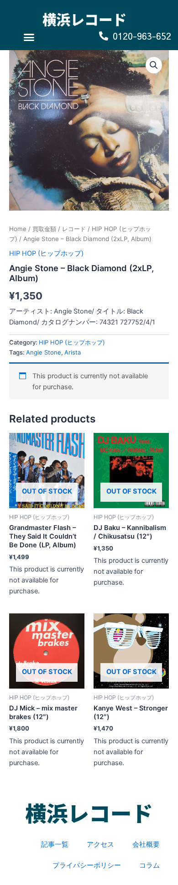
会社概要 (146, 844)
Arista (72, 352)
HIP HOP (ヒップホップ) (46, 253)
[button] (29, 37)
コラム (149, 865)
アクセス (100, 844)
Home (17, 228)
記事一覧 (54, 844)
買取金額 (44, 228)
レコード (74, 228)
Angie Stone (43, 352)
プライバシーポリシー (86, 865)
